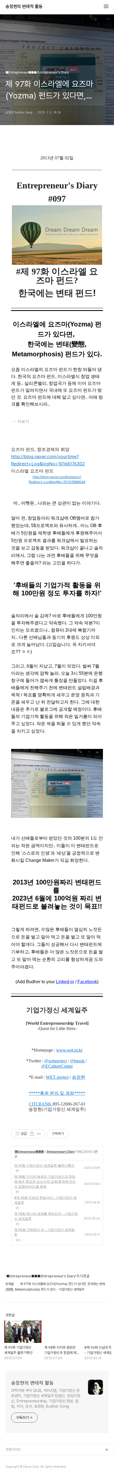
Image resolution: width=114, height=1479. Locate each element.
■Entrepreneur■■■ (29, 1152)
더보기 (23, 421)
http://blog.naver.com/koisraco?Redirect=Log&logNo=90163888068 (57, 479)
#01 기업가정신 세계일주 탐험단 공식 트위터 (37, 1468)
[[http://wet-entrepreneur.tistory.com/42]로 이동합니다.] (52, 1104)
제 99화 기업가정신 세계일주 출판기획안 (44, 1165)
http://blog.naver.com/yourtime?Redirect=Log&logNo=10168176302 (48, 460)
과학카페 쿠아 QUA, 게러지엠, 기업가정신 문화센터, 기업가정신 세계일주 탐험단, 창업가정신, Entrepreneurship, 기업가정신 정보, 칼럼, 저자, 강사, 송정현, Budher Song (45, 1398)
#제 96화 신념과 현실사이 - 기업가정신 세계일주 (45, 1200)
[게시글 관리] (38, 1134)
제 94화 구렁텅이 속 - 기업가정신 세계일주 (44, 1232)
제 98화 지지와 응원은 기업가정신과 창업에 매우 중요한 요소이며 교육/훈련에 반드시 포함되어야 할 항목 (45, 1181)
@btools (77, 1060)
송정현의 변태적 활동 (24, 6)
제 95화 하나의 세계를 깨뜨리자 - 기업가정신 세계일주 (46, 1216)
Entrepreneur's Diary (61, 1152)
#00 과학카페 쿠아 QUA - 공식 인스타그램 (36, 1459)
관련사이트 (13, 1449)
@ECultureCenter (57, 1066)
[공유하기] (31, 1134)
